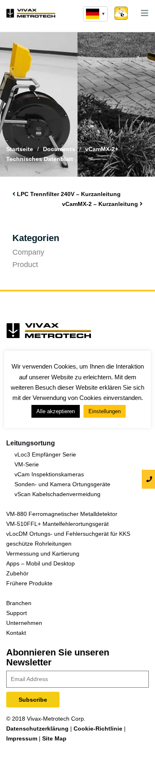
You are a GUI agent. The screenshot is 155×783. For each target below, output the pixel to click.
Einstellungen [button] (104, 411)
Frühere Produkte (29, 583)
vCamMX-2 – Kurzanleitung (100, 204)
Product (25, 264)
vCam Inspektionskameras (49, 474)
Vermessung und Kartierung (42, 553)
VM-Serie (26, 464)
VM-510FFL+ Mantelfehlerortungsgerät (57, 523)
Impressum (21, 738)
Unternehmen (24, 623)
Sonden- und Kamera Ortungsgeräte (62, 484)
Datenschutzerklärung (37, 728)
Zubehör (17, 573)
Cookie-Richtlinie (98, 728)
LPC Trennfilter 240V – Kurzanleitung (69, 194)
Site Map (54, 738)
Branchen (18, 603)
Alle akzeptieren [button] (55, 411)
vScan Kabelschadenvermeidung (57, 494)
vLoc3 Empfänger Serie (45, 454)
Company (28, 252)
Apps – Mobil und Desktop (40, 563)
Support (16, 613)
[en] (95, 13)
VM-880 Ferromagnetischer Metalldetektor (61, 514)
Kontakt (16, 632)
